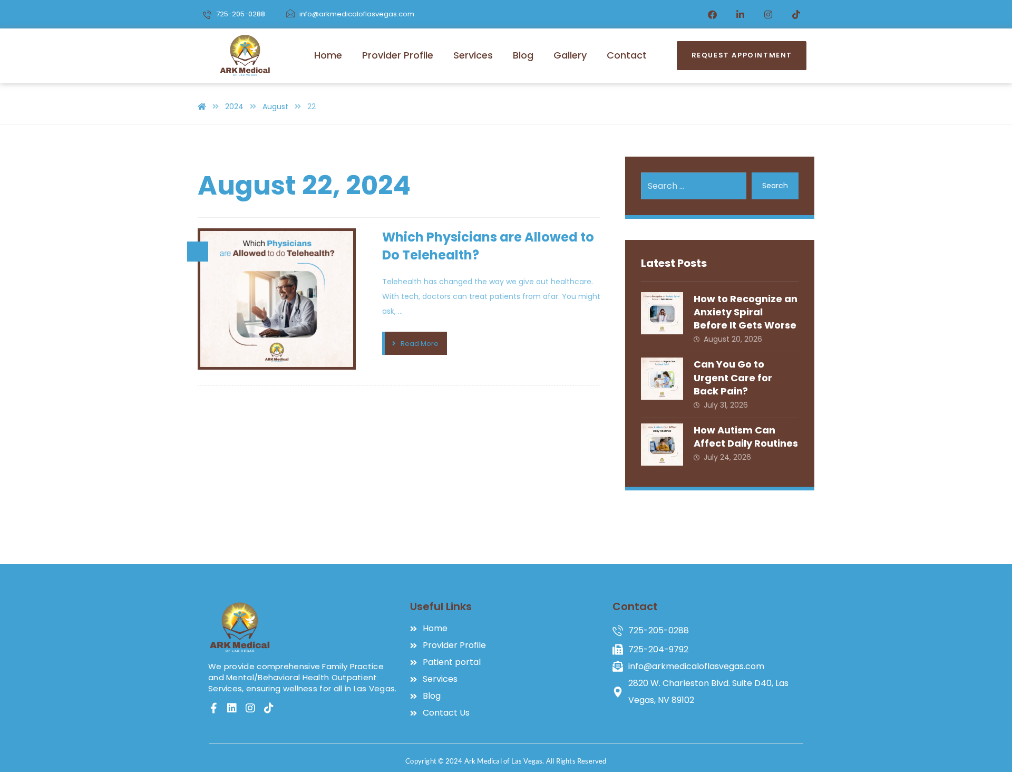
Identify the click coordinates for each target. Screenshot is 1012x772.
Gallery (570, 55)
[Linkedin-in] (741, 14)
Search (775, 185)
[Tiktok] (796, 14)
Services (473, 55)
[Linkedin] (232, 708)
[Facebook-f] (213, 708)
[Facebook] (713, 14)
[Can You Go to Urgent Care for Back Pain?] (662, 379)
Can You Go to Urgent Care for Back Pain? (733, 377)
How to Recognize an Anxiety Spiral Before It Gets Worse (745, 312)
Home (328, 55)
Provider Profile (397, 55)
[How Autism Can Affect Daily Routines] (662, 444)
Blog (523, 55)
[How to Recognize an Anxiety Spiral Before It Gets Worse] (662, 313)
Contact (627, 55)
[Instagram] (768, 14)
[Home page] (202, 106)
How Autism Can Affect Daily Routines (746, 436)
